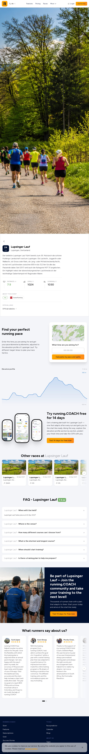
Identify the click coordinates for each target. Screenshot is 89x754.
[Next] (84, 473)
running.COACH (9, 722)
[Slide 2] (46, 701)
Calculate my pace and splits (68, 357)
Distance (10, 281)
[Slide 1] (43, 701)
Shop (48, 733)
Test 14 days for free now (60, 440)
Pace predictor (51, 726)
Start (5, 726)
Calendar (49, 729)
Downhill (51, 281)
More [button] (52, 4)
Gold (4, 737)
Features (29, 4)
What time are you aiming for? (65, 345)
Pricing (37, 4)
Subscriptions (8, 733)
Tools (49, 722)
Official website (9, 309)
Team (48, 742)
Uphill (29, 281)
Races (45, 4)
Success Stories (9, 740)
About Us (50, 738)
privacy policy (31, 749)
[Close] (82, 747)
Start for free (81, 4)
